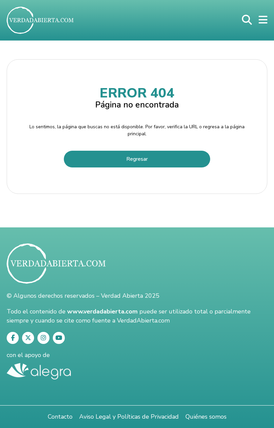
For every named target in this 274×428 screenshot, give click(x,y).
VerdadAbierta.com (143, 320)
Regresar (137, 159)
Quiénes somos (206, 417)
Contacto (60, 417)
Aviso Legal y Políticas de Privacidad (129, 417)
